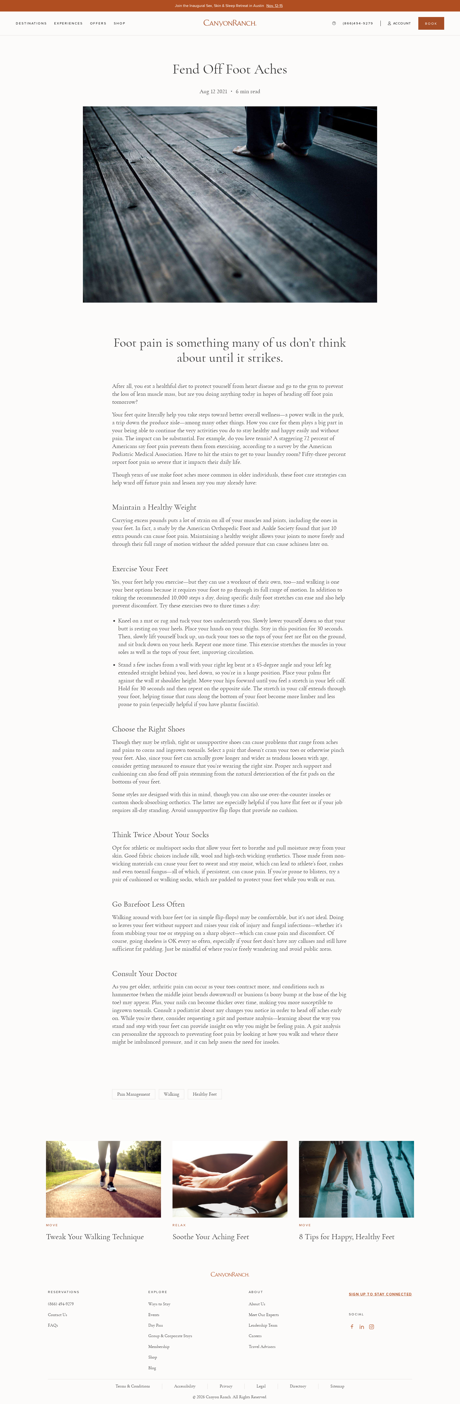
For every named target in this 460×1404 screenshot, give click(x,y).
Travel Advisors (262, 1347)
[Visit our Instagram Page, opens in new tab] (371, 1327)
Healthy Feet (205, 1094)
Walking (171, 1094)
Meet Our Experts (264, 1315)
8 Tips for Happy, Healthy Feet (347, 1237)
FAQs (53, 1325)
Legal (261, 1386)
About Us (257, 1304)
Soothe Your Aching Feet (210, 1237)
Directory (298, 1386)
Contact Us (57, 1315)
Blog (152, 1368)
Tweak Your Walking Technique (95, 1237)
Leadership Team (263, 1325)
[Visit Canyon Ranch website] (230, 1274)
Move (52, 1225)
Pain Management (133, 1094)
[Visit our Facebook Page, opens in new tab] (352, 1327)
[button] (395, 23)
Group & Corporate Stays (170, 1336)
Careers (255, 1336)
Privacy (226, 1386)
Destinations (31, 23)
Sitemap (337, 1386)
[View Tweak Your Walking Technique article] (103, 1179)
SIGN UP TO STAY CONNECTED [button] (380, 1294)
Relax (179, 1225)
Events (153, 1315)
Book (431, 23)
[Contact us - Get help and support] (334, 23)
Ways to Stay (159, 1304)
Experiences (68, 23)
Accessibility (185, 1386)
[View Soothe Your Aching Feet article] (230, 1179)
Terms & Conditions (132, 1386)
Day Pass (155, 1325)
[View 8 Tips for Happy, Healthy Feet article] (356, 1179)
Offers (98, 23)
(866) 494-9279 (61, 1304)
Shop (120, 23)
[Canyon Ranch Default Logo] (230, 23)
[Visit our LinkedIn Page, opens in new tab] (362, 1327)
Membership (158, 1347)
